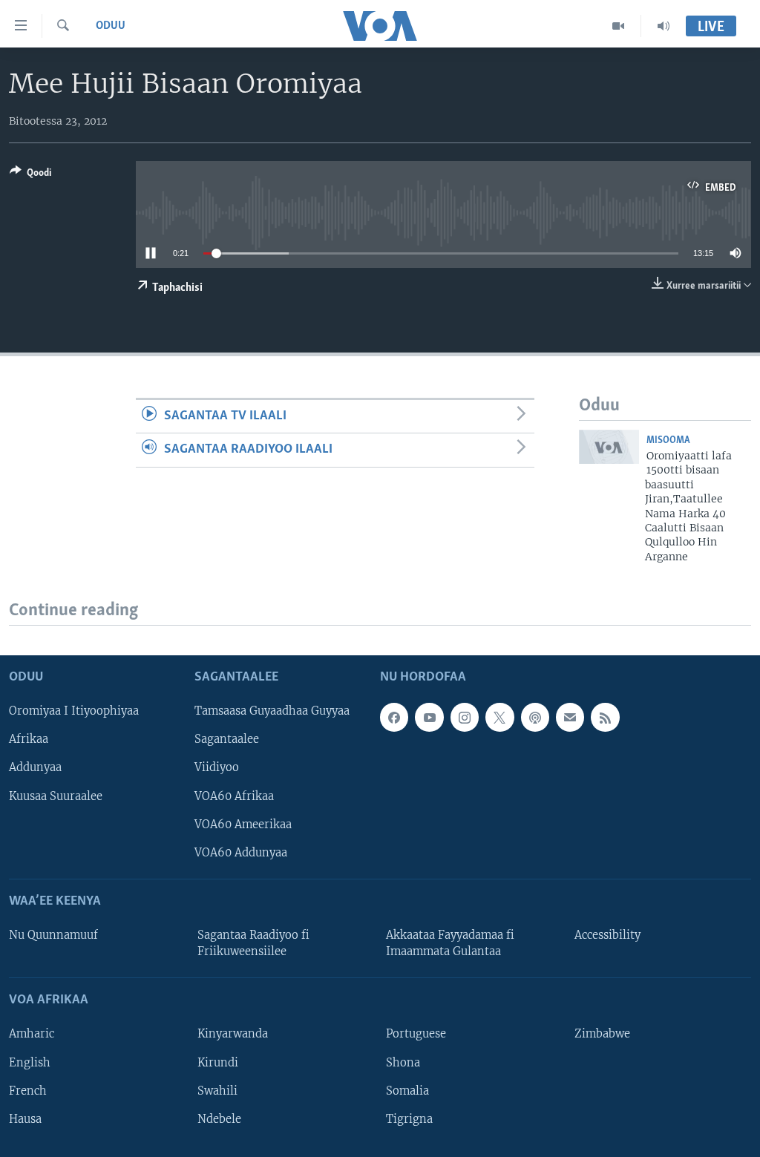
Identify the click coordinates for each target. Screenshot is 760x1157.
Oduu (110, 26)
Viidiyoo (216, 768)
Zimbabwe (602, 1034)
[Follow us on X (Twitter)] (499, 718)
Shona (403, 1062)
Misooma (668, 440)
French (28, 1091)
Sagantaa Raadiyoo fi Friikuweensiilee (253, 943)
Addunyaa (35, 768)
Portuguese (416, 1034)
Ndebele (219, 1119)
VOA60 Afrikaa (234, 796)
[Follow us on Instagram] (465, 718)
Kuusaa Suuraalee (55, 796)
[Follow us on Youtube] (429, 718)
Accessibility (607, 935)
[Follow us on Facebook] (394, 718)
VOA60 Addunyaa (240, 852)
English (29, 1062)
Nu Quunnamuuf (53, 935)
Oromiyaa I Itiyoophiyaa (74, 711)
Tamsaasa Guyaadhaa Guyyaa (272, 711)
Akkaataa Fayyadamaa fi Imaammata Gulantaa (450, 943)
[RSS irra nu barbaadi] (605, 718)
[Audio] (663, 26)
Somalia (407, 1091)
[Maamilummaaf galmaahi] (570, 718)
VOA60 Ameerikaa (243, 824)
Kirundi (217, 1062)
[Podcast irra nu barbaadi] (535, 718)
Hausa (25, 1119)
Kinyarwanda (232, 1034)
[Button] (30, 175)
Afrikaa (28, 740)
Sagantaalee (226, 740)
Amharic (31, 1034)
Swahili (217, 1091)
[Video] (618, 26)
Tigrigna (409, 1119)
